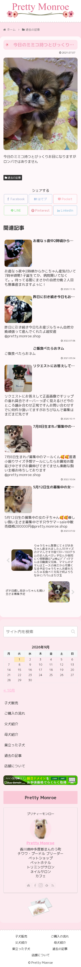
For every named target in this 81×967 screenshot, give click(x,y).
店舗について (14, 766)
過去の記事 (14, 177)
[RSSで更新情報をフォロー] (52, 885)
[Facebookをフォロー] (34, 885)
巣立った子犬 (14, 745)
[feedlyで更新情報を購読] (46, 885)
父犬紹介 (11, 724)
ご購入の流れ (14, 713)
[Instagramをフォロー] (40, 885)
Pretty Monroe (40, 843)
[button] (73, 631)
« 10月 (9, 690)
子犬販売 (11, 703)
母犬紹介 (11, 734)
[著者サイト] (28, 885)
